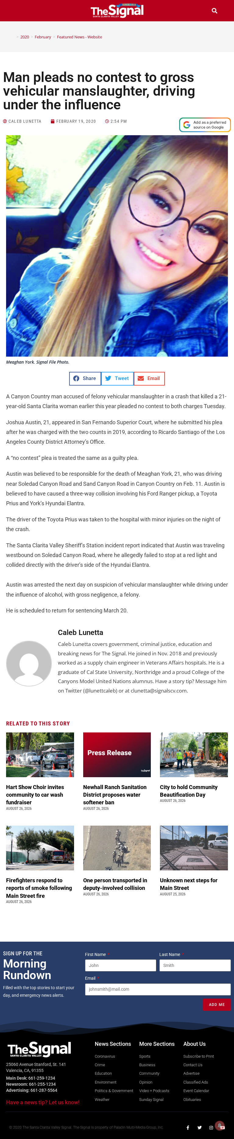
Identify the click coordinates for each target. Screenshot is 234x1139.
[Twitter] (199, 1128)
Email (90, 978)
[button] (19, 11)
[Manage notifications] (220, 1125)
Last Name (170, 954)
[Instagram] (211, 1128)
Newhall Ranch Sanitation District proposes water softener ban (115, 795)
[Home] (13, 37)
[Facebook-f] (188, 1128)
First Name (96, 954)
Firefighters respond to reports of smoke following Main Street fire (39, 888)
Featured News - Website (79, 37)
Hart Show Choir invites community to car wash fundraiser (35, 795)
